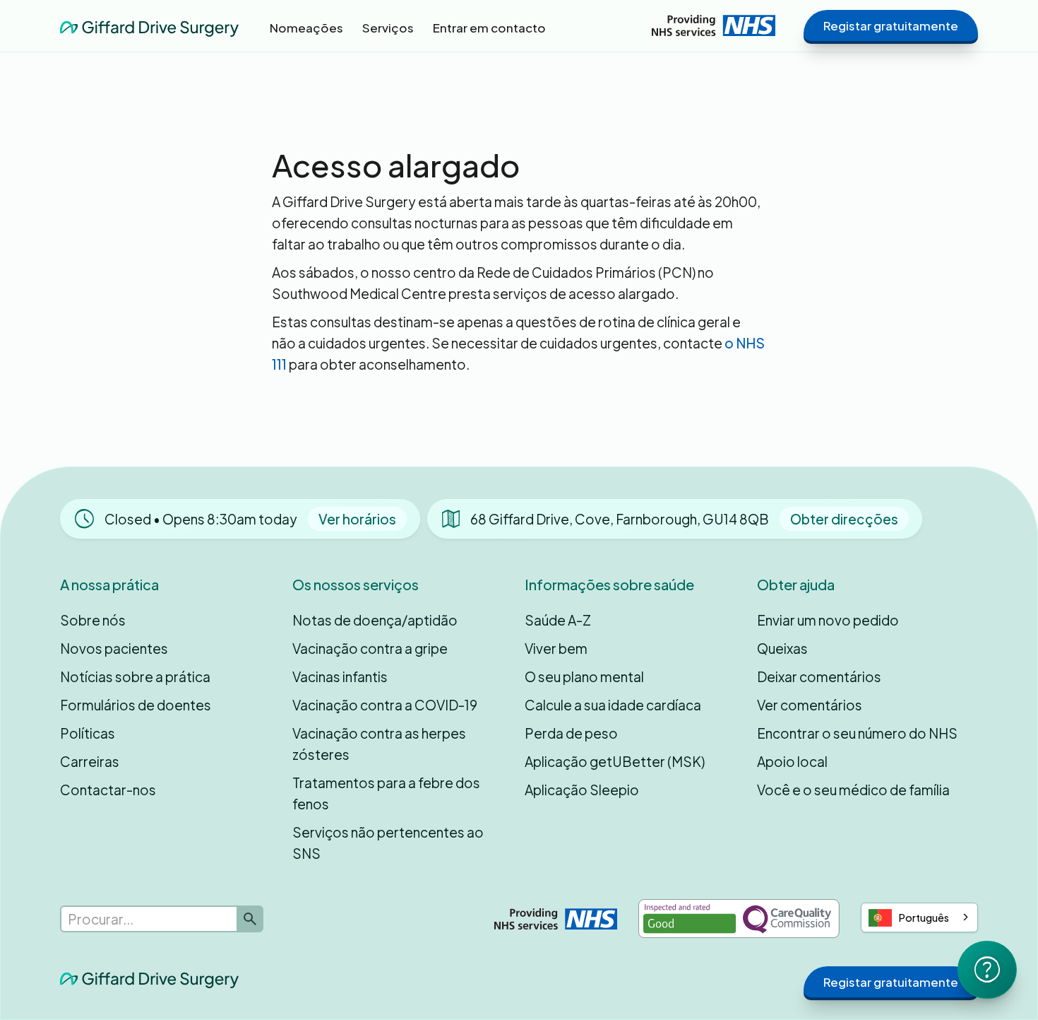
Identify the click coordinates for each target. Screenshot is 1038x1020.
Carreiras (89, 761)
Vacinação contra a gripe (370, 648)
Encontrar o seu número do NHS (857, 733)
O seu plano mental (584, 676)
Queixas (782, 648)
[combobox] (919, 917)
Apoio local (792, 761)
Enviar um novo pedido (828, 619)
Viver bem (556, 648)
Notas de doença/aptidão (375, 619)
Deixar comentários (819, 676)
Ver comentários (809, 704)
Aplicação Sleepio (582, 789)
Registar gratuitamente (890, 25)
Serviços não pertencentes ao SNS (388, 842)
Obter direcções (844, 518)
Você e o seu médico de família (853, 789)
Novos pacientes (114, 648)
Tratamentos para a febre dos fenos (386, 793)
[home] (149, 25)
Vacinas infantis (340, 676)
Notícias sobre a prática (135, 676)
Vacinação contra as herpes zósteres (379, 744)
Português (924, 917)
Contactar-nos (108, 789)
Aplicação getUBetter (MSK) (615, 761)
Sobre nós (93, 619)
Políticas (87, 733)
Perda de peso (571, 733)
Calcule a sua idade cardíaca (613, 704)
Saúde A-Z (558, 619)
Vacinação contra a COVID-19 (384, 704)
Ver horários (357, 518)
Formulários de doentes (135, 704)
